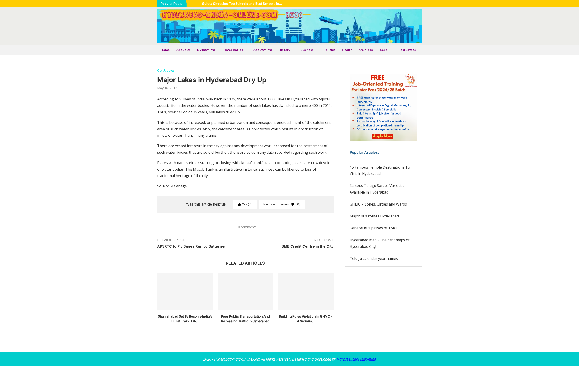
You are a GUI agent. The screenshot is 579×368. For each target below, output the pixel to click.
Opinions (366, 50)
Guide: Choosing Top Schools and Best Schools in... (242, 3)
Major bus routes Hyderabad (374, 216)
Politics (329, 50)
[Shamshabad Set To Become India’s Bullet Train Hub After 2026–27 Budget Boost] (185, 291)
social (384, 50)
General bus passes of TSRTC (375, 227)
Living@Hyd (206, 50)
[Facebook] (392, 3)
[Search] (419, 60)
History (284, 50)
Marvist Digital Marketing (356, 359)
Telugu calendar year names (374, 258)
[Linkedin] (403, 3)
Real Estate (407, 50)
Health (347, 50)
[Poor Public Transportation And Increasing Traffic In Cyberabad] (245, 291)
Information (234, 50)
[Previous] (192, 3)
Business (306, 50)
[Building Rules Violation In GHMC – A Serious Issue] (306, 291)
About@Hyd (262, 50)
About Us (183, 50)
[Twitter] (397, 3)
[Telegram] (420, 3)
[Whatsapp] (414, 3)
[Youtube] (409, 3)
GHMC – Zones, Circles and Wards (378, 204)
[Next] (197, 3)
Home (165, 50)
